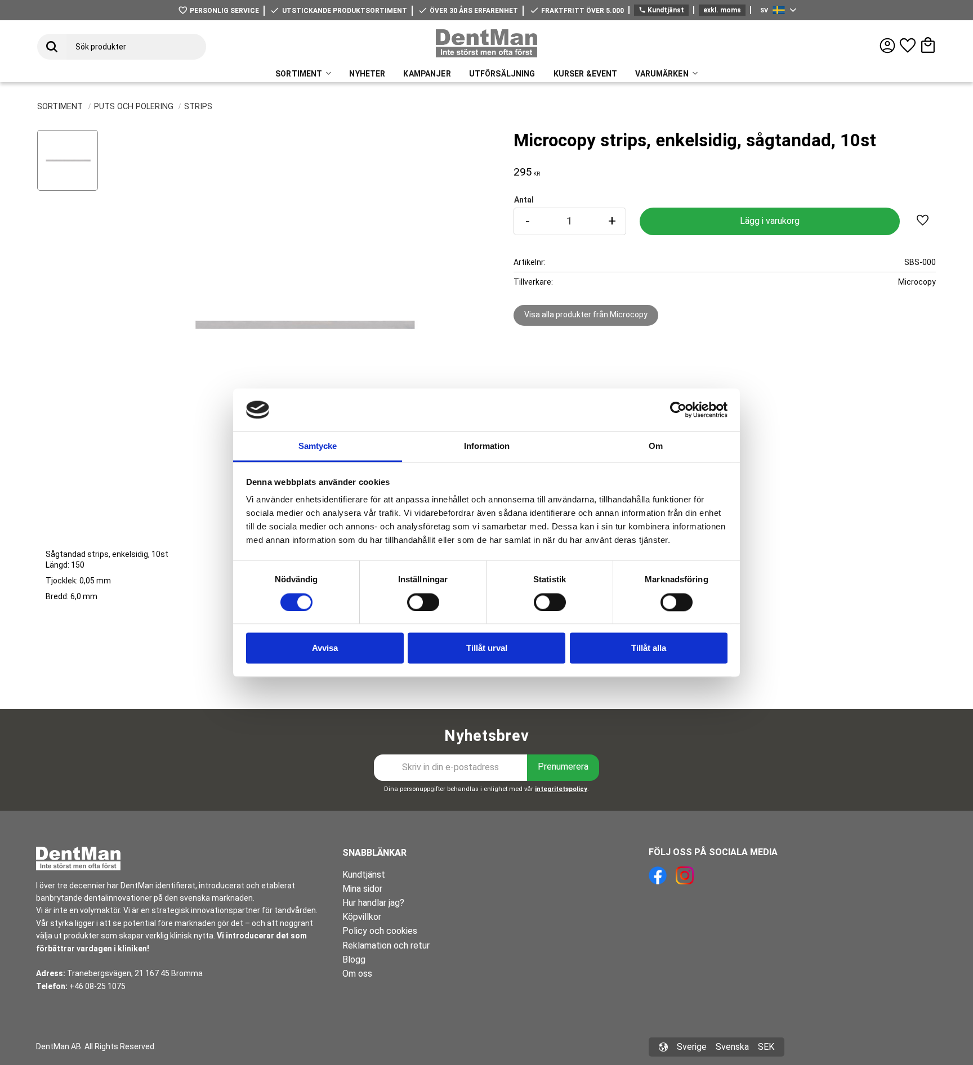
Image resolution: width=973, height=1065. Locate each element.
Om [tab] (656, 446)
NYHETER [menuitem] (367, 73)
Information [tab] (487, 446)
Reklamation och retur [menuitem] (386, 945)
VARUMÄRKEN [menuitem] (661, 73)
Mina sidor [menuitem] (362, 888)
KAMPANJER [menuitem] (426, 73)
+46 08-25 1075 (97, 986)
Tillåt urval (486, 648)
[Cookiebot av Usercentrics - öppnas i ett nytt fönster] (678, 409)
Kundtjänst (661, 10)
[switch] (423, 602)
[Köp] (770, 221)
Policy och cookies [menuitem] (379, 930)
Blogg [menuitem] (353, 959)
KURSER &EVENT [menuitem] (586, 73)
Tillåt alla (648, 648)
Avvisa (325, 648)
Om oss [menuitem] (357, 973)
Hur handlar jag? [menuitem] (373, 902)
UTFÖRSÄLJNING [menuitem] (502, 73)
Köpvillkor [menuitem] (361, 916)
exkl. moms (722, 10)
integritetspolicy (561, 789)
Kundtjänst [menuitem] (363, 874)
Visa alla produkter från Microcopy (586, 314)
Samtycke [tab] (317, 446)
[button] (907, 45)
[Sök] (51, 47)
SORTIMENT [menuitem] (298, 73)
